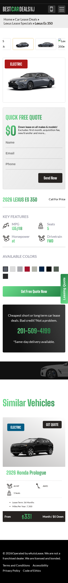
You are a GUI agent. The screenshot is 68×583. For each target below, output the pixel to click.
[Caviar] (5, 276)
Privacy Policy (11, 570)
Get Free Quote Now (34, 291)
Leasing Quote (64, 289)
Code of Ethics (32, 570)
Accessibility (40, 565)
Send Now (50, 178)
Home (8, 19)
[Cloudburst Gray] (5, 269)
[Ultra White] (12, 269)
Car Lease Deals (26, 19)
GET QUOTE (52, 425)
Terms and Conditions (16, 565)
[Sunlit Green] (56, 269)
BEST (19, 9)
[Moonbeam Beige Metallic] (34, 269)
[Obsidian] (48, 269)
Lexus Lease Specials (18, 23)
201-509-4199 (51, 9)
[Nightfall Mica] (41, 269)
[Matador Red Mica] (27, 269)
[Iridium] (19, 269)
